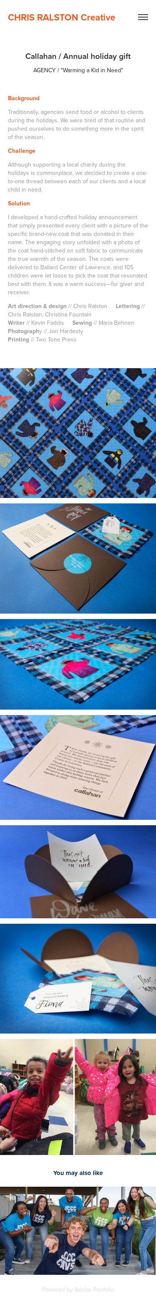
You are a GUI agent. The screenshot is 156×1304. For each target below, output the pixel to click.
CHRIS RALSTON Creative (61, 17)
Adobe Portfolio (94, 1289)
